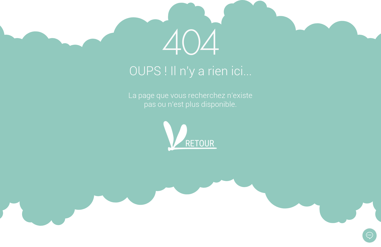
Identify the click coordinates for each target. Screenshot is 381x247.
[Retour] (190, 142)
